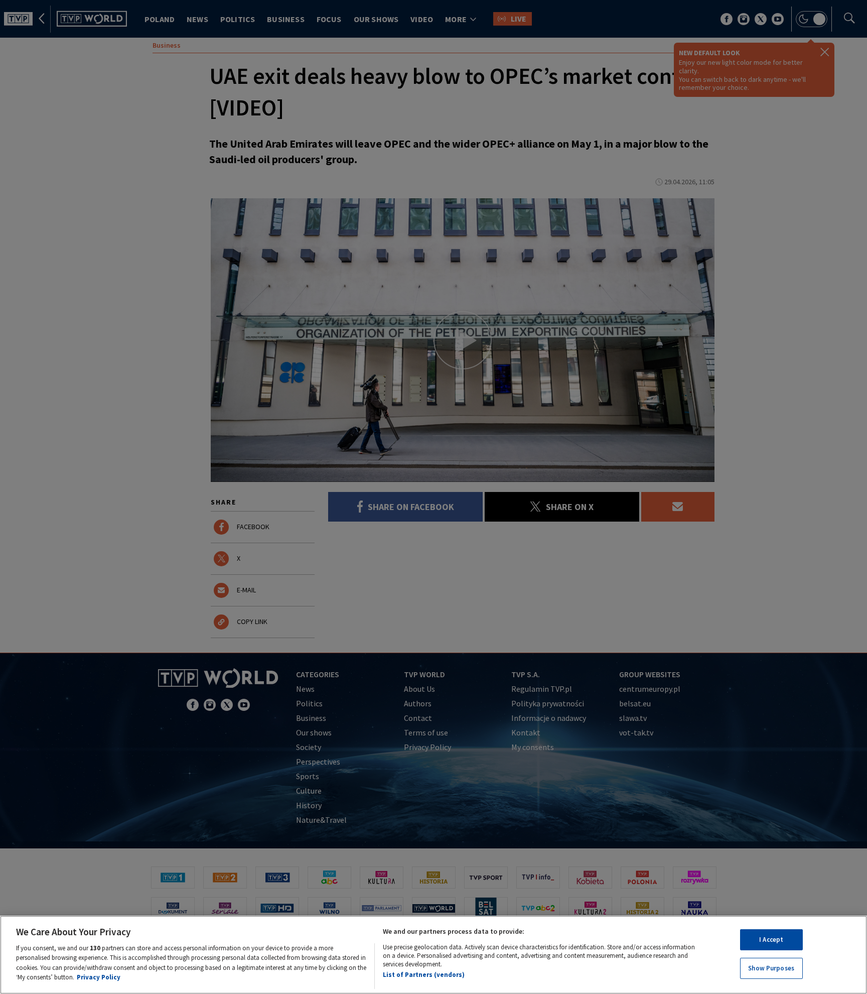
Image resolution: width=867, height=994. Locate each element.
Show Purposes (771, 968)
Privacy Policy (98, 977)
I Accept (771, 939)
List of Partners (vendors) (424, 975)
